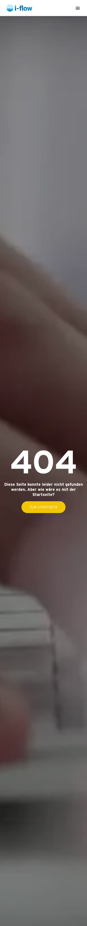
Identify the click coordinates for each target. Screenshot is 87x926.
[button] (77, 8)
